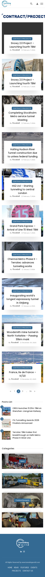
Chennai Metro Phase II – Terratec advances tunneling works (22, 262)
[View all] (22, 461)
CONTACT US (28, 571)
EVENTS (34, 568)
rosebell (16, 50)
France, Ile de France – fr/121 (22, 374)
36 (30, 391)
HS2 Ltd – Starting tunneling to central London (22, 189)
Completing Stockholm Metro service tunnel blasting (22, 116)
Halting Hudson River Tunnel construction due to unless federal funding (23, 153)
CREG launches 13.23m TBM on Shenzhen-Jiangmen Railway (27, 409)
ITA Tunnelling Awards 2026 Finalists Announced (25, 421)
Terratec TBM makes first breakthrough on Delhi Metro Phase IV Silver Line (26, 435)
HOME (10, 568)
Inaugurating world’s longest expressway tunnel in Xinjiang (22, 299)
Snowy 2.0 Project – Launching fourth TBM (22, 45)
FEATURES (24, 568)
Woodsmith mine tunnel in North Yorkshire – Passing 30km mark (22, 335)
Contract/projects (22, 39)
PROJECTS (16, 571)
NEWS (16, 568)
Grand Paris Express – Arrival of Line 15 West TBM (22, 227)
